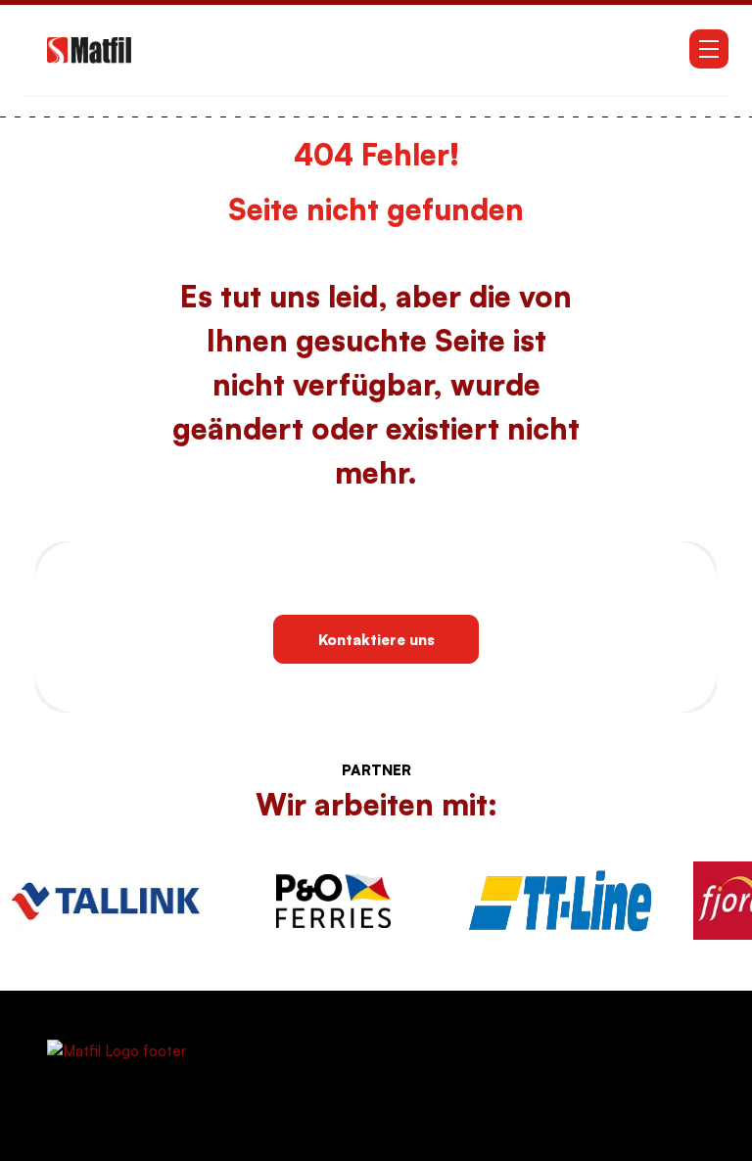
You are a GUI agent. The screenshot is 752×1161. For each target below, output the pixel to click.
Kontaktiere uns (376, 639)
